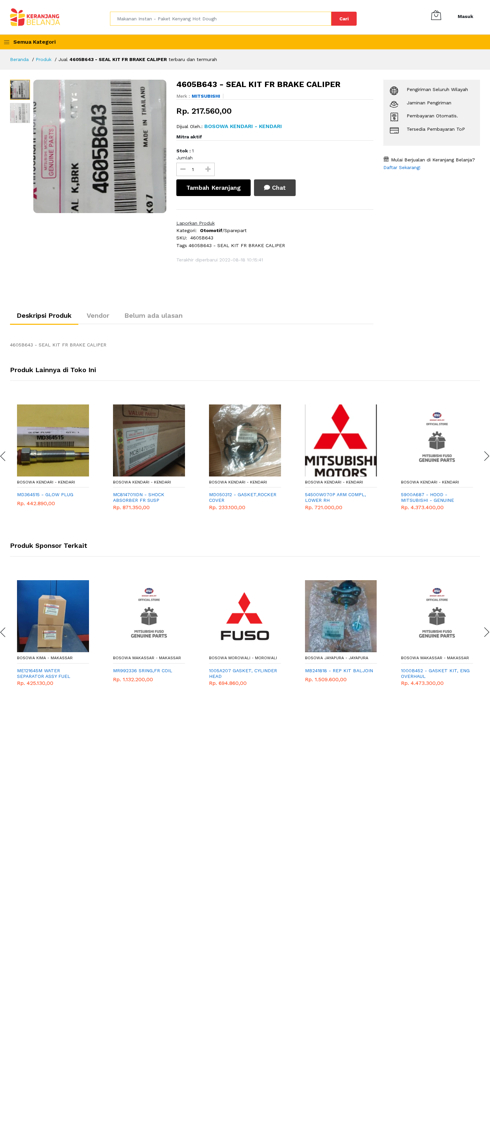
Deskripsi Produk (44, 315)
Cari (344, 18)
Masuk (465, 16)
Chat (278, 187)
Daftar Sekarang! (402, 167)
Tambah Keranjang (213, 187)
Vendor (98, 315)
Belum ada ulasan (153, 315)
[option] (99, 146)
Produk (43, 59)
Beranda (19, 59)
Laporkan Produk (195, 223)
